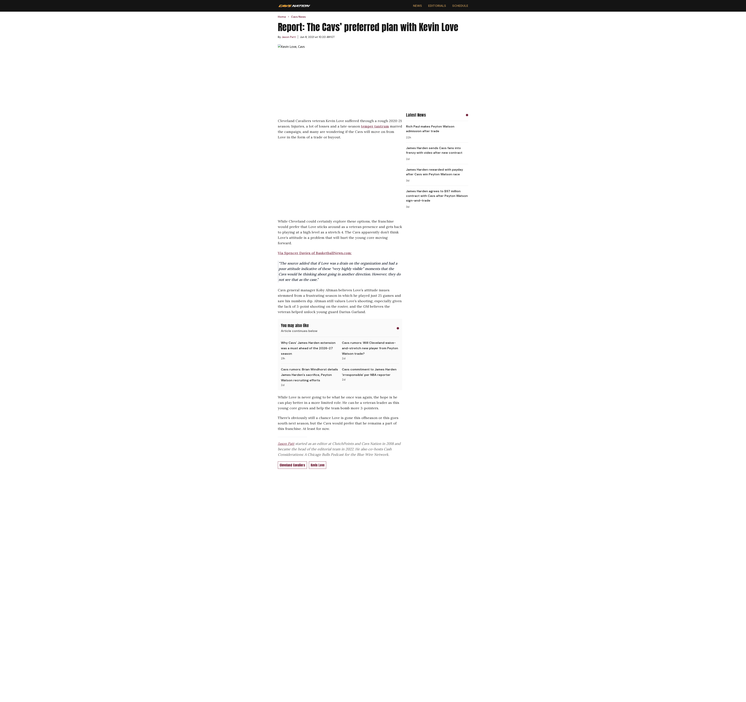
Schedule (460, 6)
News (417, 6)
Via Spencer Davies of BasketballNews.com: (315, 253)
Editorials (437, 6)
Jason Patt (286, 443)
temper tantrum (375, 126)
